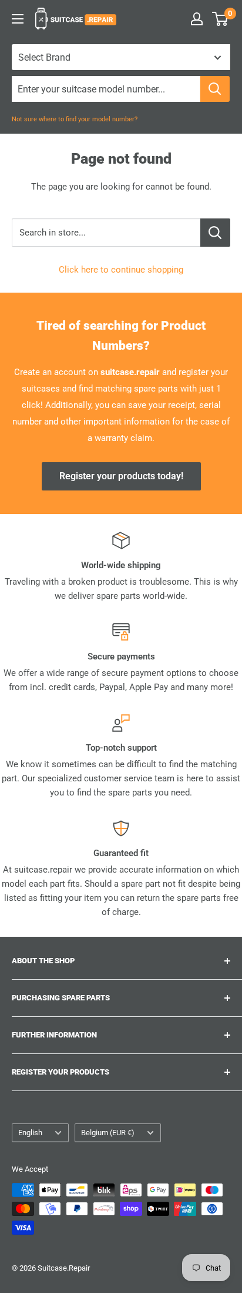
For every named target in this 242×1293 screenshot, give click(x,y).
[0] (220, 19)
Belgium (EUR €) (108, 1132)
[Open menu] (17, 19)
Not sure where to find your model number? (74, 119)
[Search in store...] (215, 232)
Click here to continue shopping (121, 269)
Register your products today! (121, 476)
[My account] (197, 18)
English (30, 1132)
